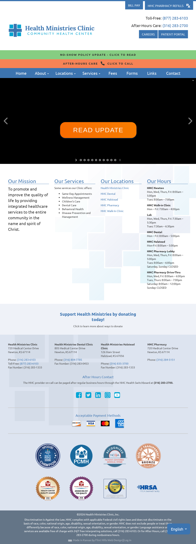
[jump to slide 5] (96, 160)
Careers (148, 34)
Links (151, 73)
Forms (132, 73)
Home (21, 73)
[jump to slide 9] (111, 160)
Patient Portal (173, 34)
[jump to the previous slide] (6, 121)
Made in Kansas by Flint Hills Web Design (97, 540)
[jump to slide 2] (85, 160)
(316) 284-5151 (165, 359)
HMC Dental (108, 193)
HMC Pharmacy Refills (166, 5)
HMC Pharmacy (110, 205)
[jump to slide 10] (115, 160)
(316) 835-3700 (119, 363)
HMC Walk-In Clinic (112, 211)
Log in (127, 540)
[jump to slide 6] (100, 160)
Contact (173, 73)
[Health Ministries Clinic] (51, 30)
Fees (113, 73)
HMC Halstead (109, 199)
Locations (65, 73)
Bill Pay (134, 5)
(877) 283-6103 (175, 18)
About (41, 73)
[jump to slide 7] (104, 160)
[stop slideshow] (119, 160)
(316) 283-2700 (175, 25)
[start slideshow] (76, 160)
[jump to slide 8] (107, 160)
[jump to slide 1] (81, 160)
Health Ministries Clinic (115, 188)
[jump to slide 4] (92, 160)
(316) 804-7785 (73, 359)
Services (90, 73)
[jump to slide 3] (88, 160)
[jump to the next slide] (190, 121)
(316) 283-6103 (26, 359)
